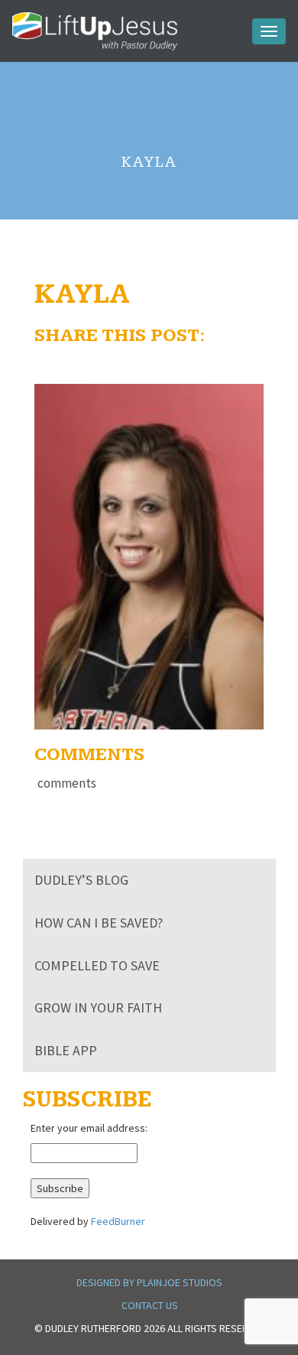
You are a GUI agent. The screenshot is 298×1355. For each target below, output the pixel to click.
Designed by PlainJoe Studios (149, 1282)
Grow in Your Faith (98, 1007)
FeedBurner (118, 1221)
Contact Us (149, 1305)
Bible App (65, 1050)
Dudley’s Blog (81, 880)
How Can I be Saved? (98, 922)
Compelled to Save (97, 965)
